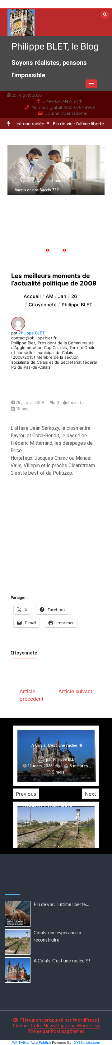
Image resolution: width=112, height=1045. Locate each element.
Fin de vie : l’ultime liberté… (76, 123)
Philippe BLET (32, 332)
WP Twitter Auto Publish (31, 1042)
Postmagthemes (67, 1031)
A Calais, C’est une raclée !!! (56, 745)
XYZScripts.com (87, 1042)
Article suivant (75, 691)
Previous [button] (26, 794)
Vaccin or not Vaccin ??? (37, 190)
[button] (91, 83)
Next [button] (90, 794)
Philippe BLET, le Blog (55, 46)
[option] (56, 170)
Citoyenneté (24, 653)
